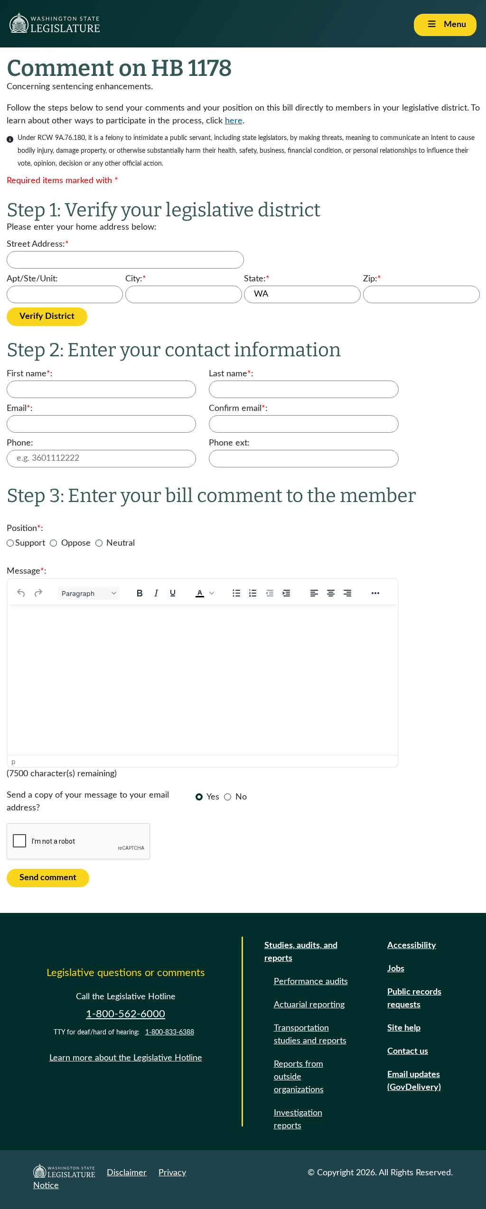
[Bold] (139, 593)
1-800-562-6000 (125, 1014)
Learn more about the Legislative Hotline (125, 1058)
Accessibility (411, 945)
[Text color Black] (200, 593)
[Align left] (314, 593)
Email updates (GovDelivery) (414, 1081)
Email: (20, 408)
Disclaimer (127, 1173)
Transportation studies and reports (310, 1034)
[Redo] (38, 593)
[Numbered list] (253, 593)
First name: (30, 374)
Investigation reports (298, 1119)
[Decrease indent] (270, 593)
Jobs (395, 969)
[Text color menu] (211, 593)
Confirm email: (238, 408)
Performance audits (311, 981)
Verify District (47, 316)
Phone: (20, 443)
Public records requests (414, 998)
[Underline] (173, 593)
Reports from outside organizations (299, 1077)
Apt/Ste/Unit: (32, 279)
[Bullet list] (236, 593)
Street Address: (38, 244)
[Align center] (331, 593)
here (234, 121)
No (241, 797)
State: (257, 279)
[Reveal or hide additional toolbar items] (375, 593)
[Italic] (156, 593)
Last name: (231, 374)
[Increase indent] (286, 593)
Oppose (76, 543)
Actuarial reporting (309, 1005)
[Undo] (21, 593)
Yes (212, 797)
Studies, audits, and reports (300, 952)
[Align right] (347, 593)
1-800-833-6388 (169, 1032)
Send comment (47, 878)
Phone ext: (229, 443)
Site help (404, 1028)
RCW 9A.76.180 (61, 138)
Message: (27, 571)
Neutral (120, 543)
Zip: (372, 279)
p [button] (13, 761)
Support (30, 543)
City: (135, 279)
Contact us (407, 1051)
